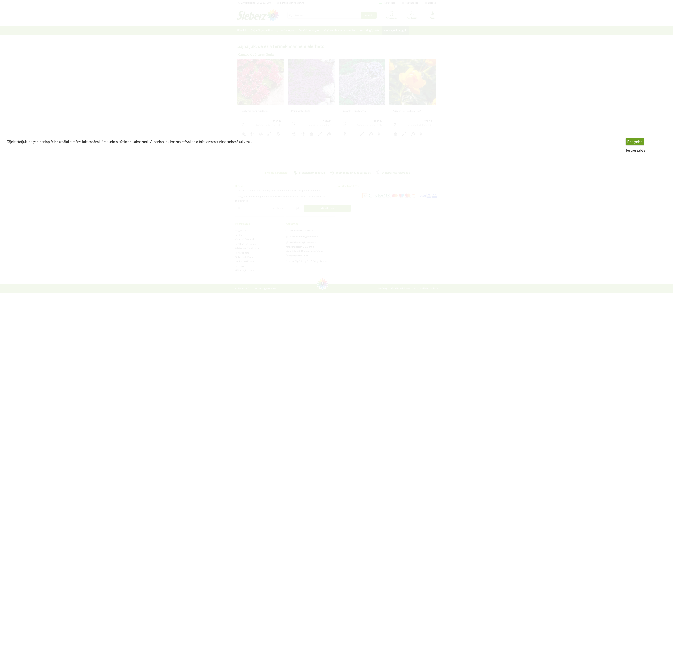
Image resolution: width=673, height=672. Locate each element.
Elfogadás (634, 142)
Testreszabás (635, 150)
